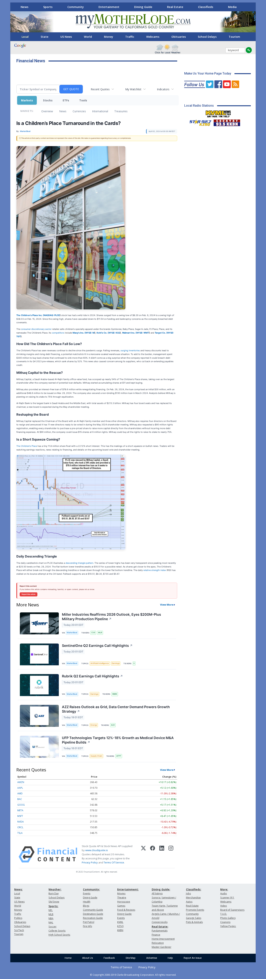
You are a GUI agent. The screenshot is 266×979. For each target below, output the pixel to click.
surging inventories (130, 350)
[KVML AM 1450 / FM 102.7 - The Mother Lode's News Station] (218, 113)
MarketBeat (72, 632)
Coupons (225, 922)
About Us (87, 957)
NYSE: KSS (114, 332)
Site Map (131, 957)
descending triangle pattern (79, 563)
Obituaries (178, 37)
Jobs (188, 893)
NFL (50, 910)
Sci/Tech (19, 930)
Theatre (121, 897)
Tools (83, 100)
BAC (19, 799)
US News (66, 37)
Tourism (234, 37)
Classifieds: (193, 889)
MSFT (20, 816)
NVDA (20, 821)
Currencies (79, 111)
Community (75, 7)
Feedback (109, 957)
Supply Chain (96, 756)
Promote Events (195, 909)
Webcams (152, 37)
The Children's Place (26, 446)
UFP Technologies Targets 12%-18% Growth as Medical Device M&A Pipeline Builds (118, 740)
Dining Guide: (161, 889)
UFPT (118, 756)
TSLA (20, 833)
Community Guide (93, 909)
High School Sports (59, 934)
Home (68, 957)
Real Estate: (160, 926)
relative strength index (154, 570)
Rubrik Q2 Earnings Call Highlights (92, 676)
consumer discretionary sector (36, 329)
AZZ (113, 725)
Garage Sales (193, 918)
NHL (50, 922)
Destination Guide (93, 914)
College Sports (56, 930)
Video (223, 905)
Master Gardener (161, 947)
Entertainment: (128, 889)
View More (167, 604)
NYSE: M (89, 332)
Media (232, 7)
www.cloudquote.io (96, 850)
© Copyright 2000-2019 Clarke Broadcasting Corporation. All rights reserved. (133, 974)
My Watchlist (133, 89)
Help (170, 957)
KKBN (120, 930)
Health (86, 901)
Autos (189, 901)
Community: (91, 889)
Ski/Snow (53, 901)
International (100, 111)
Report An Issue (193, 957)
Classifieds (205, 7)
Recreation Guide (93, 918)
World (88, 37)
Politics (18, 918)
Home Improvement (163, 938)
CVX (93, 632)
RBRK (114, 694)
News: (18, 889)
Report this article (28, 594)
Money (108, 37)
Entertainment (109, 7)
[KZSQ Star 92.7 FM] (198, 121)
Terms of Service (121, 967)
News (24, 7)
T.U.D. (223, 914)
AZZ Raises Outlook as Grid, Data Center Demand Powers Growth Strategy (116, 709)
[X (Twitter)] (143, 854)
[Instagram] (171, 854)
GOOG (21, 804)
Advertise (151, 957)
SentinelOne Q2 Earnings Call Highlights (97, 646)
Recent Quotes (100, 89)
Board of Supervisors (232, 909)
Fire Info (87, 926)
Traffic (129, 37)
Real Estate (175, 7)
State (44, 37)
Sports (48, 7)
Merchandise (193, 897)
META (20, 810)
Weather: (54, 889)
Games (121, 905)
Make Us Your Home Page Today (207, 73)
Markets (27, 100)
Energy (94, 725)
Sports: (53, 906)
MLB (50, 914)
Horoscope (123, 901)
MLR (100, 632)
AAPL (20, 787)
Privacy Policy (90, 862)
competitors (58, 332)
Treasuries (121, 111)
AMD (20, 793)
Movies (121, 893)
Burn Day (53, 893)
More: (224, 889)
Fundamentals (159, 930)
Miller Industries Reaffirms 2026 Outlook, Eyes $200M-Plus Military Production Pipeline (111, 616)
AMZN (20, 782)
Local (25, 37)
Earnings (116, 663)
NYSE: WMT (143, 332)
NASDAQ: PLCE (52, 315)
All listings (157, 893)
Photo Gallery (228, 918)
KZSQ (120, 926)
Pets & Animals (194, 922)
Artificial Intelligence (100, 663)
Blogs (86, 905)
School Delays (207, 37)
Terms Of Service (114, 862)
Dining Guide (143, 7)
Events (86, 893)
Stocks (48, 100)
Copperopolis (159, 922)
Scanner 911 (227, 897)
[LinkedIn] (162, 854)
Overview (47, 111)
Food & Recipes (126, 909)
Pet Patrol (88, 922)
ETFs (66, 100)
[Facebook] (153, 854)
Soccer (52, 926)
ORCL (20, 827)
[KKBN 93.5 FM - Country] (227, 121)
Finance (156, 934)
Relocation (158, 943)
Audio (223, 893)
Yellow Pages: (228, 926)
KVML (120, 922)
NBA (50, 918)
